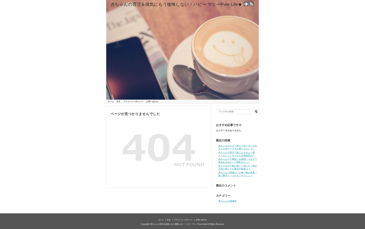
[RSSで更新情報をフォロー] (251, 3)
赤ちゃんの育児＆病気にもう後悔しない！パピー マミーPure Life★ (176, 4)
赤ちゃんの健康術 (227, 201)
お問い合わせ (152, 101)
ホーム (111, 101)
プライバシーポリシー (133, 101)
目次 (118, 101)
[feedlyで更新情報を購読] (246, 3)
